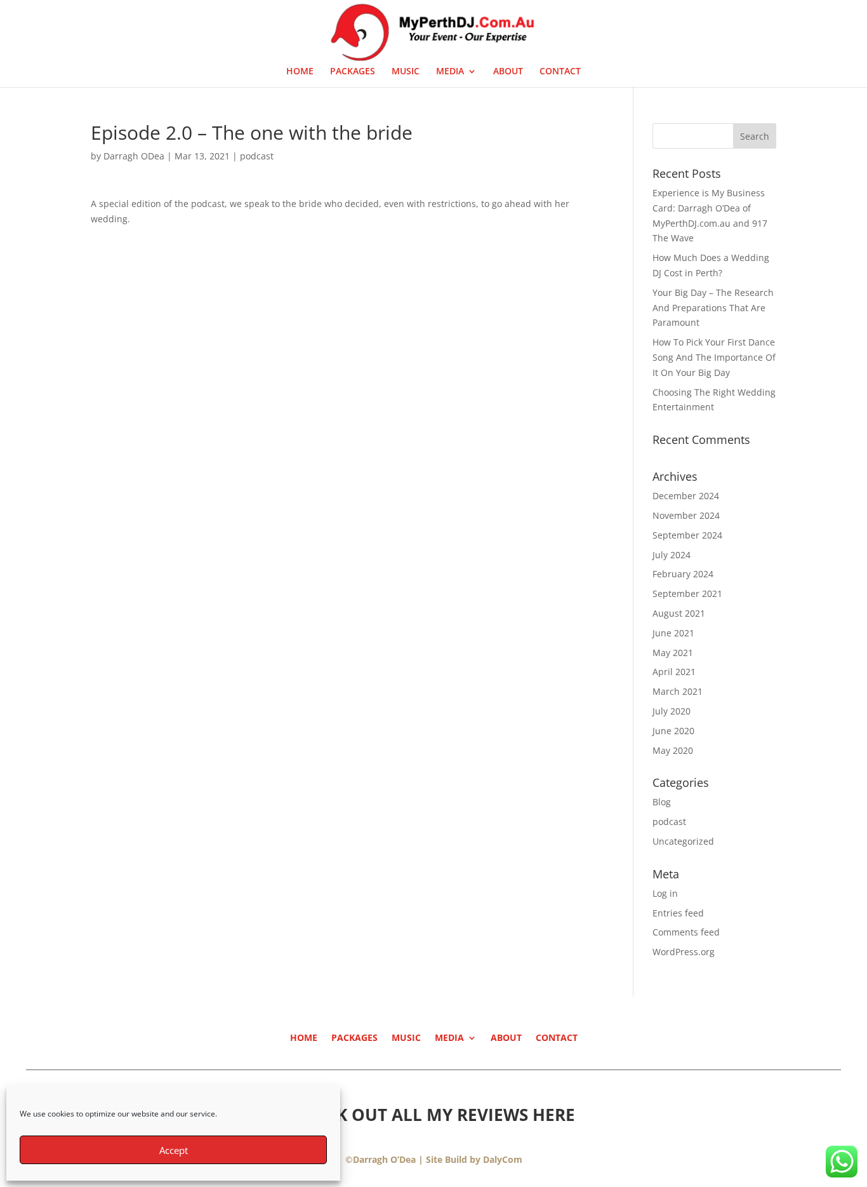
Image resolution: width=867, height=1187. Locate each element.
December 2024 (685, 496)
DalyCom (502, 1159)
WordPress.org (683, 952)
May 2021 (672, 653)
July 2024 (671, 555)
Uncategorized (683, 841)
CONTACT (560, 72)
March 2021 (677, 691)
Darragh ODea (133, 156)
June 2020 (673, 731)
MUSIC (406, 72)
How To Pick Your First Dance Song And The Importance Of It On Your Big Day (714, 357)
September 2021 (687, 593)
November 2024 (686, 515)
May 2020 (672, 750)
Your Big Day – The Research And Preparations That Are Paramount (713, 307)
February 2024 (682, 574)
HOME (300, 72)
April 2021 (674, 672)
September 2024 (687, 535)
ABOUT (508, 72)
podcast (257, 156)
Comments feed (686, 932)
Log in (665, 893)
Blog (661, 802)
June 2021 (673, 633)
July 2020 (671, 711)
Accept (173, 1150)
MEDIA (450, 72)
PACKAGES (352, 72)
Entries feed (678, 913)
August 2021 (678, 613)
